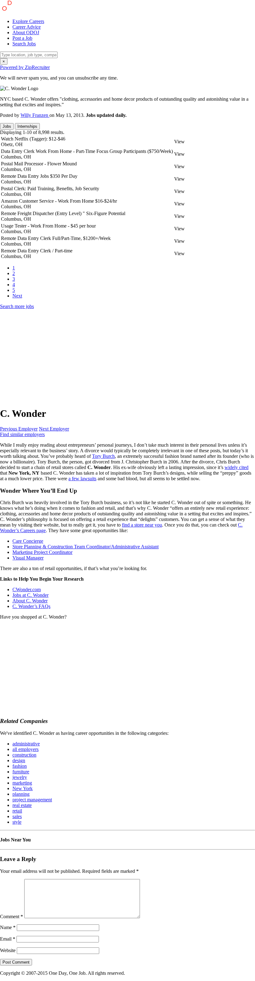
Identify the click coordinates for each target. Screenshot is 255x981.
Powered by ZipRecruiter (25, 67)
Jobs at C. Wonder (30, 595)
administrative (26, 743)
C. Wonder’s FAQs (31, 606)
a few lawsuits (82, 478)
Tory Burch (103, 456)
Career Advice (26, 27)
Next (17, 295)
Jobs (6, 126)
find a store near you (142, 524)
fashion (19, 766)
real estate (22, 805)
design (18, 760)
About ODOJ (25, 32)
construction (24, 755)
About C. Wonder (30, 600)
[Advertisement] (127, 357)
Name (8, 927)
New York (22, 788)
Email (7, 939)
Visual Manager (28, 557)
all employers (25, 749)
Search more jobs (17, 306)
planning (21, 794)
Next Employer (54, 428)
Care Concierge (27, 541)
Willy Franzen (35, 115)
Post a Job (22, 38)
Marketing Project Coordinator (42, 552)
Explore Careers (28, 21)
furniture (20, 771)
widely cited (236, 467)
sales (17, 816)
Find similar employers (22, 434)
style (16, 822)
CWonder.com (26, 589)
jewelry (19, 777)
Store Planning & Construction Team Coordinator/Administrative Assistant (85, 546)
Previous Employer (19, 428)
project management (32, 799)
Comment (11, 916)
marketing (22, 782)
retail (17, 810)
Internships (27, 126)
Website (8, 950)
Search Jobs (24, 43)
